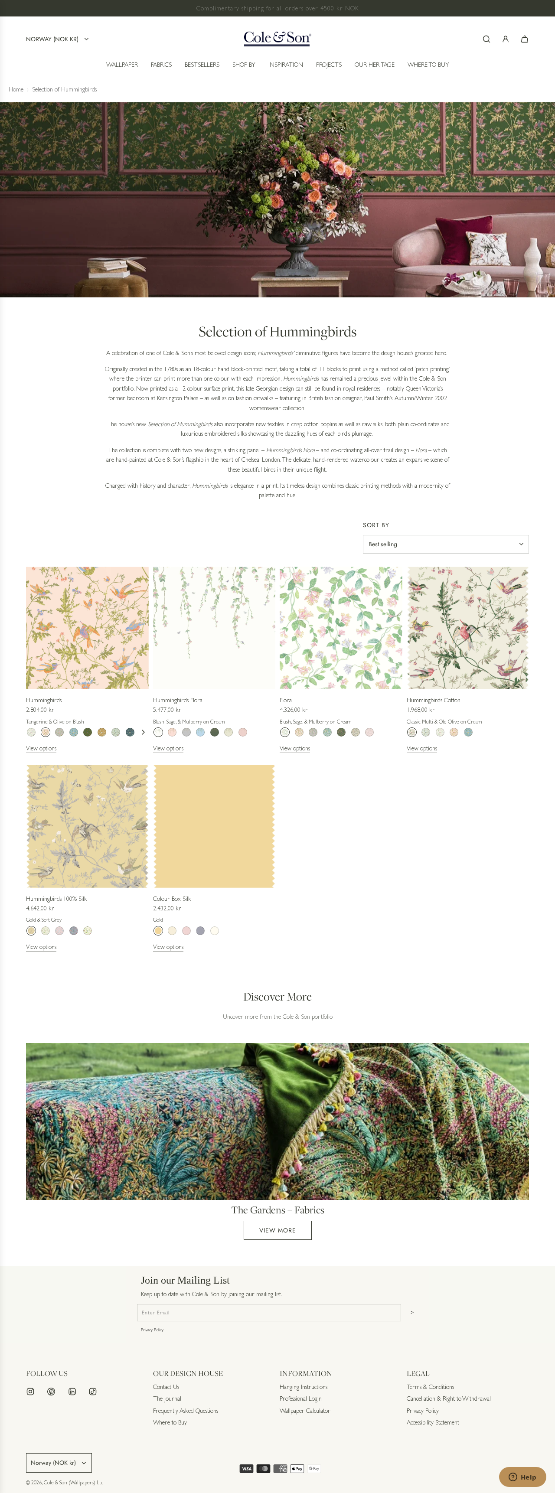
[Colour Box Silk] (214, 826)
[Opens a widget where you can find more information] (522, 1478)
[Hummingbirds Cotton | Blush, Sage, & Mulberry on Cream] (440, 732)
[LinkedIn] (72, 1391)
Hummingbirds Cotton (433, 700)
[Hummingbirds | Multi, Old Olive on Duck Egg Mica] (115, 732)
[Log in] (505, 39)
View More (277, 1230)
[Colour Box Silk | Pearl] (214, 930)
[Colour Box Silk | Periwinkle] (200, 930)
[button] (143, 732)
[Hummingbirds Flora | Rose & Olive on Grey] (186, 732)
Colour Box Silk (172, 898)
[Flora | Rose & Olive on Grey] (313, 732)
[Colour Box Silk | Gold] (158, 930)
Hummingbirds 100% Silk (56, 898)
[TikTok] (92, 1391)
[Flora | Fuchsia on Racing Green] (341, 732)
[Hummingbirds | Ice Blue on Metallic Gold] (102, 732)
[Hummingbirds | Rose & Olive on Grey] (59, 732)
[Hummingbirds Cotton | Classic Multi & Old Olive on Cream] (412, 732)
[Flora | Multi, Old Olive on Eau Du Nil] (355, 732)
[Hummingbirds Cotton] (468, 628)
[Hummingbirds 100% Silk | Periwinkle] (73, 930)
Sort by (376, 525)
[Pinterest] (51, 1391)
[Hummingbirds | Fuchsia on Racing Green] (87, 732)
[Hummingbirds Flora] (214, 628)
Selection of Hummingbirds (64, 89)
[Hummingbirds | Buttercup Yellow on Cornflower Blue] (73, 732)
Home (16, 89)
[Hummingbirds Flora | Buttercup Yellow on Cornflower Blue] (200, 732)
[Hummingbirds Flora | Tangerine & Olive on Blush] (172, 732)
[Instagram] (30, 1391)
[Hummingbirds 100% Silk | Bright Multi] (45, 930)
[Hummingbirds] (87, 628)
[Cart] (524, 39)
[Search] (486, 39)
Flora (286, 700)
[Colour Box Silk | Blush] (186, 930)
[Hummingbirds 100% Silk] (87, 826)
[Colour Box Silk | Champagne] (172, 930)
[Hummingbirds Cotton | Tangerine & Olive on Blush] (454, 732)
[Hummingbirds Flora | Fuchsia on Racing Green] (214, 732)
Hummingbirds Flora (177, 700)
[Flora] (341, 628)
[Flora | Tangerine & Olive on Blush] (299, 732)
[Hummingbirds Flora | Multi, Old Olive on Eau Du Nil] (228, 732)
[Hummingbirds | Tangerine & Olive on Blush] (45, 732)
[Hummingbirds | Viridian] (130, 732)
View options (41, 748)
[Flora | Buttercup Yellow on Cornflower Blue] (327, 732)
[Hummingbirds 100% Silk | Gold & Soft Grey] (31, 930)
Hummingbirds (44, 700)
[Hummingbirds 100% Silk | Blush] (59, 930)
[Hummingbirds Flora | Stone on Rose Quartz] (242, 732)
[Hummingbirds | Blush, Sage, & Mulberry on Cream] (31, 732)
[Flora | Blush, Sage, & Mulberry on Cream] (285, 732)
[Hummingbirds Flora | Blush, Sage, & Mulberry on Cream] (158, 732)
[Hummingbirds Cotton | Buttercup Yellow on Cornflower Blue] (468, 732)
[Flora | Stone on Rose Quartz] (369, 732)
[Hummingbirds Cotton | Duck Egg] (425, 732)
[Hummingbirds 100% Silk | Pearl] (87, 930)
